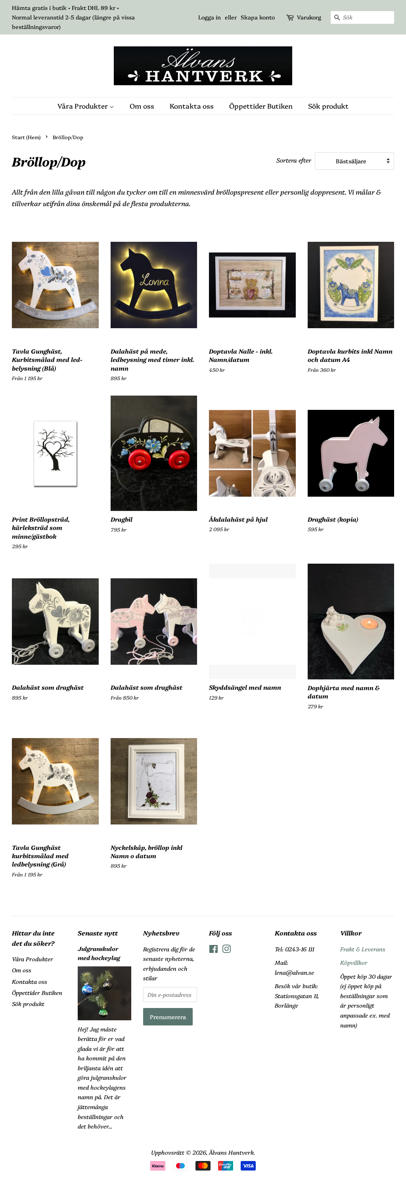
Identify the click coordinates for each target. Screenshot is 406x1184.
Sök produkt (328, 105)
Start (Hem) (26, 137)
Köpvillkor (354, 962)
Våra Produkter (83, 105)
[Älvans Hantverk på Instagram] (226, 950)
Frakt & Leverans (362, 949)
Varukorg (309, 17)
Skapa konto (258, 17)
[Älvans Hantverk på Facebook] (213, 950)
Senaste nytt (98, 932)
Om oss (142, 105)
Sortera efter (293, 160)
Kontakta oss (192, 105)
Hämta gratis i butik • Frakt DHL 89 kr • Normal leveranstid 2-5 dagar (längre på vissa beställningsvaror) (73, 17)
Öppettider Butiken (261, 105)
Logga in (209, 17)
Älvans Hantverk (231, 1152)
